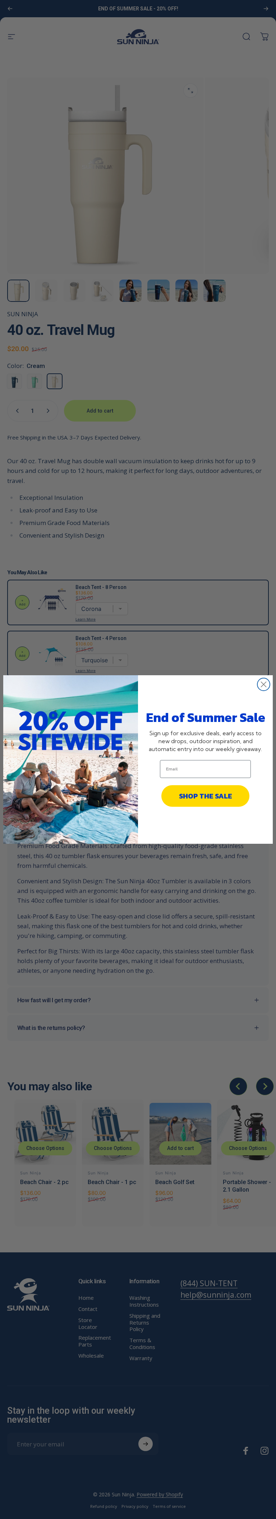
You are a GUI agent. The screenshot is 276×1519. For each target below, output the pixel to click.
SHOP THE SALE (205, 796)
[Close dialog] (263, 684)
